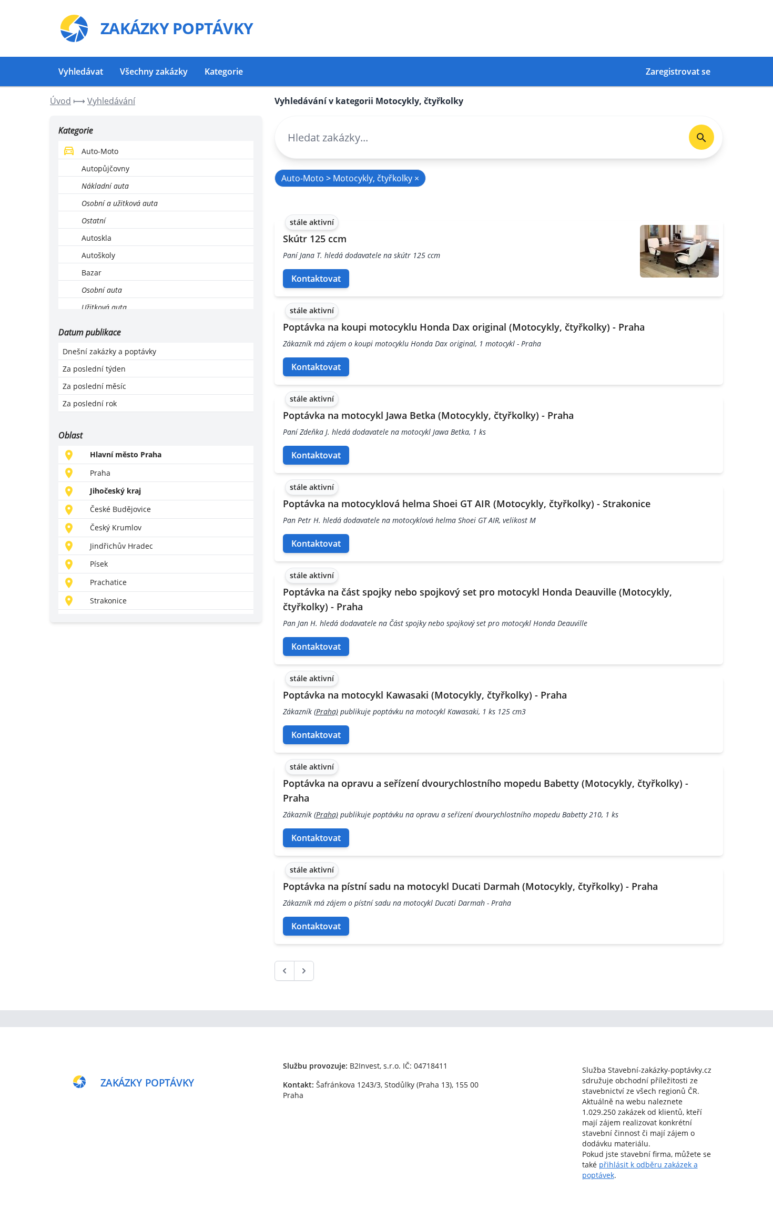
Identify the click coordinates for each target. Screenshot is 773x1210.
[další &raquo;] (304, 971)
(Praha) (326, 711)
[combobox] (477, 137)
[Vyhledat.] (701, 137)
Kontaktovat (316, 278)
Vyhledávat (80, 71)
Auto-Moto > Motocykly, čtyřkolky (350, 178)
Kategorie (224, 71)
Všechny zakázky (154, 71)
